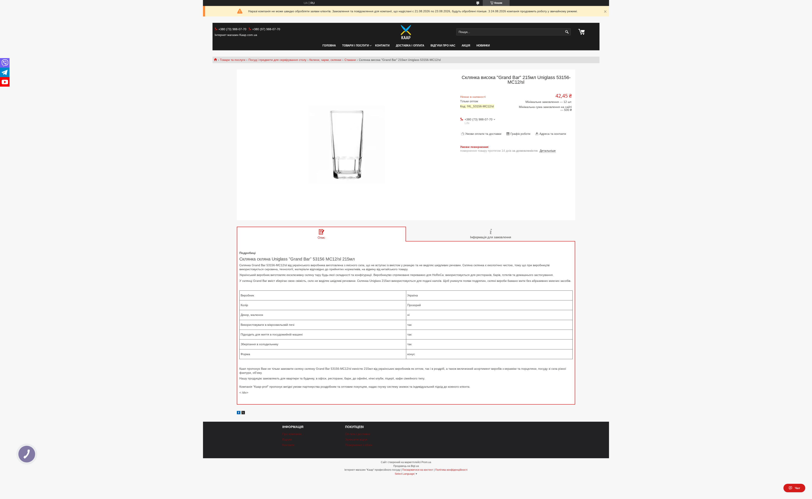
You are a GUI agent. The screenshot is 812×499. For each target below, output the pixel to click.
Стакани (350, 59)
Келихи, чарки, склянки (325, 59)
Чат (797, 488)
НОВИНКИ (483, 45)
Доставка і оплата (410, 45)
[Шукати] (567, 32)
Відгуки (287, 439)
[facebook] (238, 413)
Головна (329, 45)
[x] (243, 413)
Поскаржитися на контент (417, 469)
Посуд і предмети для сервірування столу (277, 59)
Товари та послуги (232, 59)
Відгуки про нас (443, 45)
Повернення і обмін (358, 445)
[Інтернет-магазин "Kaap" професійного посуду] (406, 32)
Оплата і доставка (357, 434)
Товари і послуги (355, 45)
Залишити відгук (356, 439)
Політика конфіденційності (451, 469)
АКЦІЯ (466, 45)
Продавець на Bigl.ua (406, 466)
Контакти (382, 45)
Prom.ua (426, 462)
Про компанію (292, 434)
